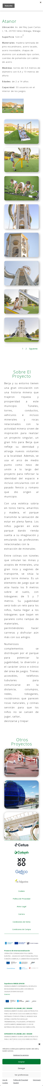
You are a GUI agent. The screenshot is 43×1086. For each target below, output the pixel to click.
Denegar (21, 1068)
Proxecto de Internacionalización (17, 951)
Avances (7, 994)
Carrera (21, 914)
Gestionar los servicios (21, 1055)
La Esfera (21, 794)
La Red (21, 762)
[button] (39, 1044)
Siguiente (33, 348)
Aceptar (21, 1061)
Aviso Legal (21, 906)
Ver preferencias (21, 1075)
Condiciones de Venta (21, 922)
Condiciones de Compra (21, 929)
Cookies (21, 891)
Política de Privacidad (21, 898)
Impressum (37, 1080)
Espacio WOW (21, 826)
